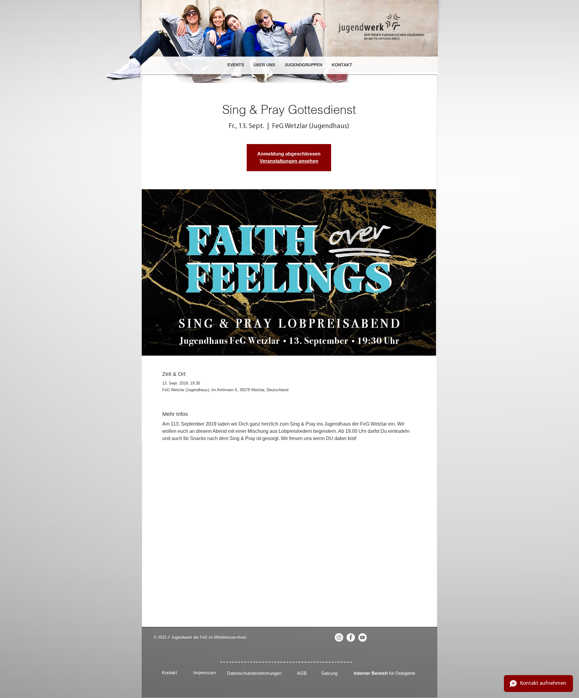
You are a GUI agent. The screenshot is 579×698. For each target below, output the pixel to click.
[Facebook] (350, 637)
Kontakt (169, 672)
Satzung (329, 673)
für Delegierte (384, 673)
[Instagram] (339, 637)
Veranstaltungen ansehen (289, 161)
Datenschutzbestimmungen (254, 673)
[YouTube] (362, 637)
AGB (302, 673)
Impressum (204, 672)
